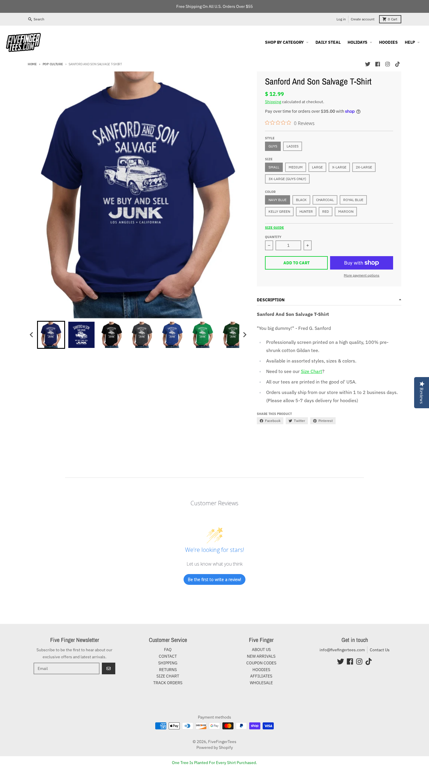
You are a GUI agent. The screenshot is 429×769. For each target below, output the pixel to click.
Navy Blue (277, 200)
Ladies (293, 146)
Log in (341, 19)
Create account (362, 19)
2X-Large (364, 167)
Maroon (345, 211)
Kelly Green (279, 211)
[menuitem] (51, 335)
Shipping (273, 101)
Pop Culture (53, 64)
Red (325, 211)
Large (317, 167)
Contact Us (380, 649)
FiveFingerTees (222, 741)
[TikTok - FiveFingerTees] (397, 64)
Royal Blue (353, 200)
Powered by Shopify (214, 747)
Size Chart (311, 371)
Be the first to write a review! (214, 579)
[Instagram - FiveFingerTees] (387, 64)
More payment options (361, 275)
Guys (272, 146)
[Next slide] (244, 335)
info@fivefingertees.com (342, 649)
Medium (296, 167)
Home (32, 64)
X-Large (339, 167)
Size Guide (274, 228)
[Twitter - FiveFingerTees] (368, 64)
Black (301, 200)
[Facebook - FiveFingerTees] (377, 64)
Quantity (273, 237)
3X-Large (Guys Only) (287, 179)
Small (273, 167)
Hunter (306, 211)
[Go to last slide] (32, 335)
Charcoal (325, 200)
